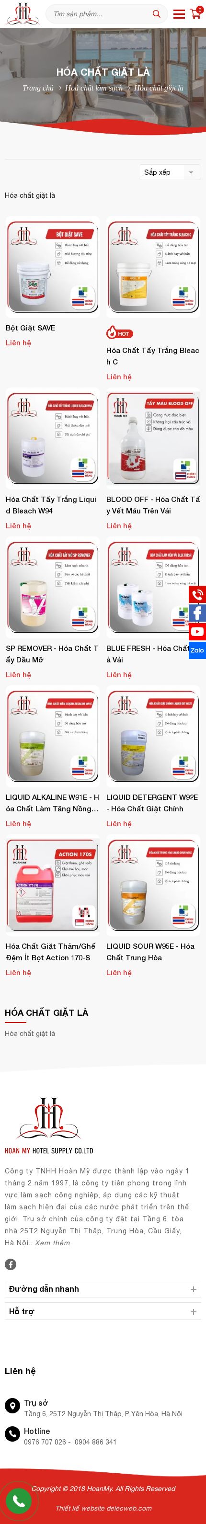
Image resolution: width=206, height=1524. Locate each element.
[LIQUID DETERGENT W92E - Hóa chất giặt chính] (153, 736)
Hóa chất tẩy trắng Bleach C (152, 356)
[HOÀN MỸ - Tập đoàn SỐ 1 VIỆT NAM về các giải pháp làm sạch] (25, 13)
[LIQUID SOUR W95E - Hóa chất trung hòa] (153, 885)
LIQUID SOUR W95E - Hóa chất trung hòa (150, 952)
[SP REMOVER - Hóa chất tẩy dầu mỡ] (53, 587)
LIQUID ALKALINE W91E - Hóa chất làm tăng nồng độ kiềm (52, 803)
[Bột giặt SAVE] (53, 267)
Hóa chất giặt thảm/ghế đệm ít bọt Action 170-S (50, 952)
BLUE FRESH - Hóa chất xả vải (151, 654)
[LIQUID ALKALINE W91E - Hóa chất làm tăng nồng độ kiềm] (53, 736)
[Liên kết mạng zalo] (197, 656)
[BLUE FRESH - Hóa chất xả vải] (153, 587)
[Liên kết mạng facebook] (197, 619)
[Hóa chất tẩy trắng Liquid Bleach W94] (53, 438)
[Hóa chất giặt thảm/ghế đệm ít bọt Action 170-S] (53, 885)
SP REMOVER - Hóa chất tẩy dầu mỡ (52, 654)
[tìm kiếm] (159, 13)
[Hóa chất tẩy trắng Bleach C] (153, 267)
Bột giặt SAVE (30, 327)
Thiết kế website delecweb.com (103, 1508)
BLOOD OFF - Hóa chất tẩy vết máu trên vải (153, 505)
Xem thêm (52, 1243)
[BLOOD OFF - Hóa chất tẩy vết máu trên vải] (153, 438)
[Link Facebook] (10, 1264)
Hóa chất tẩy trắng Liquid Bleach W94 (51, 505)
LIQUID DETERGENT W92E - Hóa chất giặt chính (152, 803)
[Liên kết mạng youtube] (197, 638)
